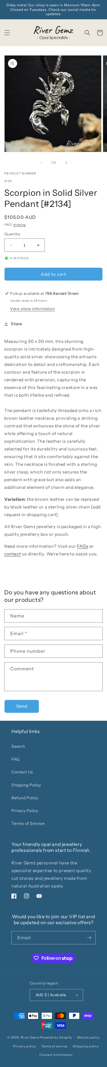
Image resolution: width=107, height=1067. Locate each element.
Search (18, 746)
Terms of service (54, 1046)
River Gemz (30, 1037)
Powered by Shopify (56, 1037)
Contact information (55, 1055)
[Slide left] (41, 162)
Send (21, 706)
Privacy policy (24, 1046)
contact (12, 554)
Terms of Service (28, 823)
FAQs (82, 546)
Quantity (12, 234)
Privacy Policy (24, 810)
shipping (19, 224)
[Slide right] (66, 162)
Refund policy (88, 1037)
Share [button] (16, 323)
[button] (7, 32)
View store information (32, 308)
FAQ (15, 759)
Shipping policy (86, 1046)
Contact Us (22, 771)
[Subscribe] (89, 937)
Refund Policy (24, 797)
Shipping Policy (26, 785)
